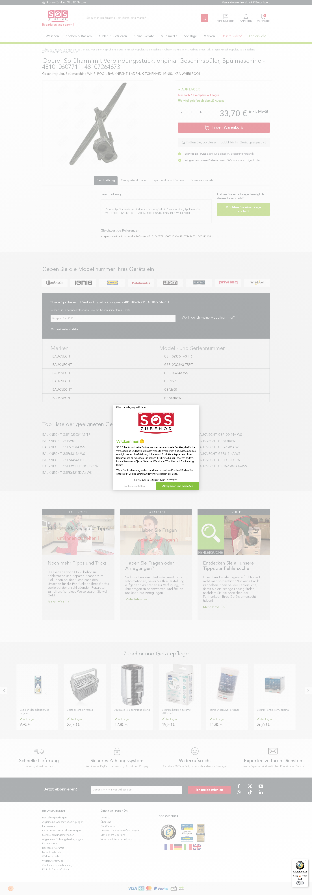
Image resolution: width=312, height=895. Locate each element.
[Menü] (306, 861)
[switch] (300, 883)
